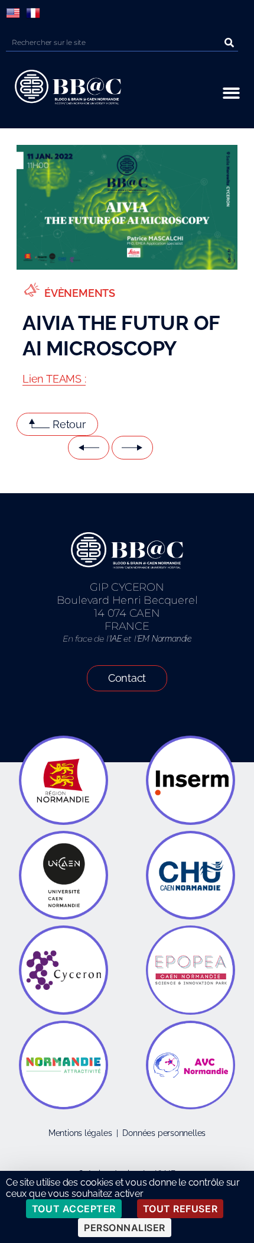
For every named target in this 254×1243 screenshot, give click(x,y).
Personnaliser (124, 1228)
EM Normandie (164, 638)
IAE (115, 638)
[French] (33, 13)
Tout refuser (180, 1209)
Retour (69, 424)
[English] (13, 13)
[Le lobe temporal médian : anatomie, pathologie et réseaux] (132, 447)
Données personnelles (164, 1133)
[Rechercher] (229, 42)
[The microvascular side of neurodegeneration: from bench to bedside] (88, 447)
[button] (231, 93)
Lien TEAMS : (54, 379)
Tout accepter (74, 1209)
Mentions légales (80, 1133)
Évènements (79, 293)
